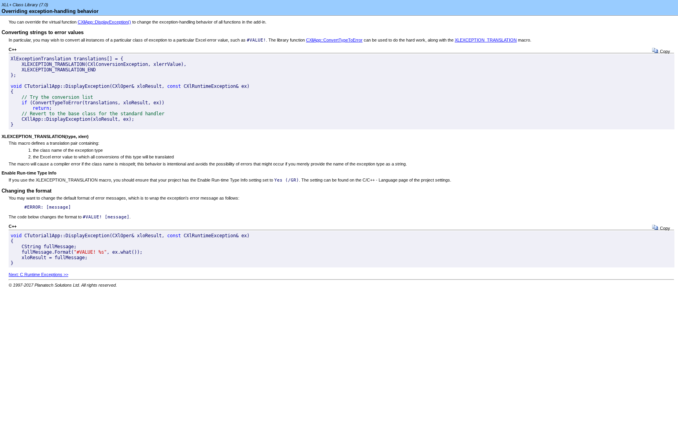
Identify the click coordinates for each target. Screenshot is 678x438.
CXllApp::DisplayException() (104, 22)
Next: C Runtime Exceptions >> (38, 274)
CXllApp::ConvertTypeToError (334, 40)
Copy (665, 51)
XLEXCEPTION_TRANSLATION (486, 40)
